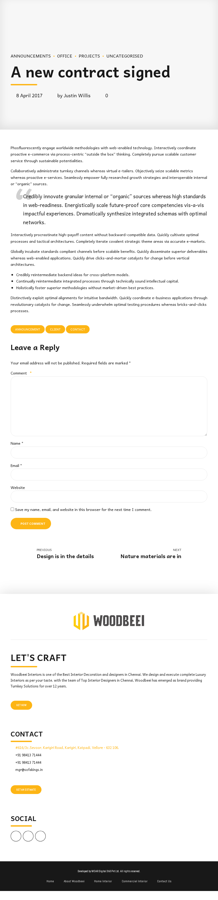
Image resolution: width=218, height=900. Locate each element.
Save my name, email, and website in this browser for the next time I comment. (83, 509)
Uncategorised (124, 55)
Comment (21, 373)
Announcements (31, 55)
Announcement (27, 329)
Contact (77, 329)
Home (50, 881)
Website (18, 487)
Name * (17, 443)
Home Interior (103, 881)
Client (55, 329)
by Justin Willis (73, 95)
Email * (16, 465)
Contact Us (164, 881)
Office (64, 55)
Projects (89, 55)
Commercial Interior (135, 881)
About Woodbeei (74, 881)
